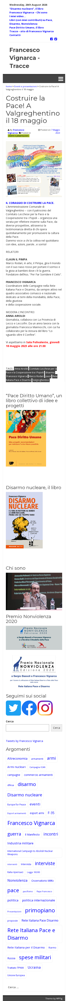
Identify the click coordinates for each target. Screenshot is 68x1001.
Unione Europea (16, 975)
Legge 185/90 (33, 872)
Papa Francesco (44, 891)
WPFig (59, 998)
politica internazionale (38, 900)
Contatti (15, 35)
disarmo (50, 372)
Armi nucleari (16, 767)
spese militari (35, 957)
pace (48, 376)
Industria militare (20, 843)
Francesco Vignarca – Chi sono (28, 12)
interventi (12, 864)
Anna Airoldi (21, 368)
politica (12, 900)
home (9, 86)
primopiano (40, 910)
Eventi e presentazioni (25, 86)
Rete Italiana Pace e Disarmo (31, 933)
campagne (13, 775)
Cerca (10, 721)
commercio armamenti (38, 775)
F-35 (51, 812)
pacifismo (28, 891)
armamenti (37, 758)
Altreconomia (17, 758)
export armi (37, 813)
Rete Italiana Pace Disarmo (40, 920)
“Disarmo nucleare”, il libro (26, 8)
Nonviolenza (17, 880)
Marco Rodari (36, 376)
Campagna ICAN (37, 767)
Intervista (26, 864)
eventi (35, 804)
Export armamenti (16, 813)
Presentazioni (14, 911)
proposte (12, 920)
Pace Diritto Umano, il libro (26, 27)
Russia (11, 958)
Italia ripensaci (15, 872)
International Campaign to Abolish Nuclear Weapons (30, 852)
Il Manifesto (32, 834)
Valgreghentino (41, 380)
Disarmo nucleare (24, 794)
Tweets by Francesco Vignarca (24, 741)
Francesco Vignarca (16, 131)
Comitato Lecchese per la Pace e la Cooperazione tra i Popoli (31, 370)
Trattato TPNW (15, 967)
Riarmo (52, 947)
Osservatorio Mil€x (42, 880)
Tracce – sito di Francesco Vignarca (31, 31)
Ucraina (34, 967)
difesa (10, 785)
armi (51, 758)
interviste (45, 863)
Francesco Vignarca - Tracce (24, 58)
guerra (14, 834)
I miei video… (17, 16)
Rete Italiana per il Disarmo (26, 947)
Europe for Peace (16, 804)
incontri (50, 834)
